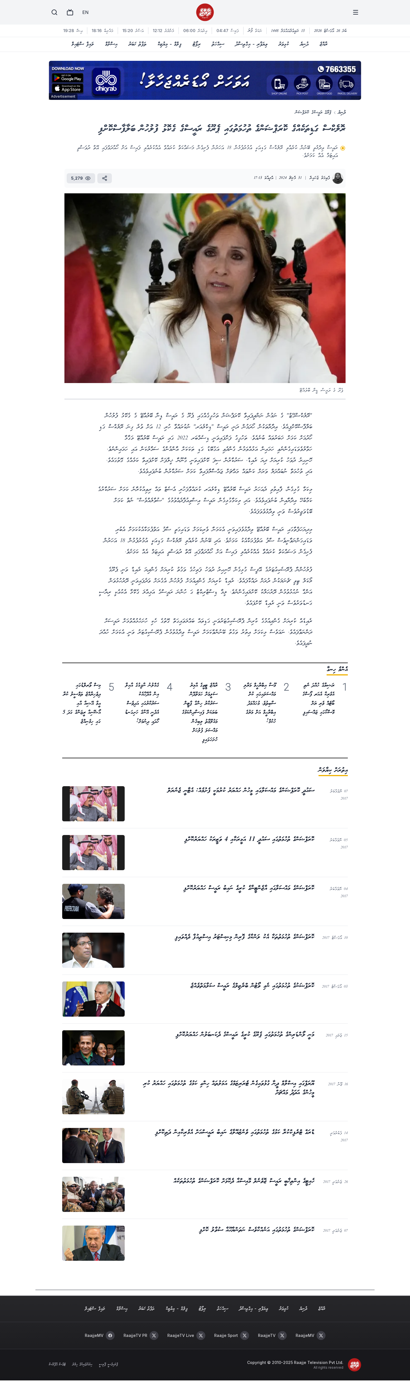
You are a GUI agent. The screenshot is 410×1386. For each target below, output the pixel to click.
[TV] (70, 12)
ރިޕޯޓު (197, 44)
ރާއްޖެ (323, 44)
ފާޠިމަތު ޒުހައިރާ (320, 178)
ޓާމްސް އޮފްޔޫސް (57, 1365)
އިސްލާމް (111, 44)
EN (85, 12)
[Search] (54, 12)
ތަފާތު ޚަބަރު (137, 44)
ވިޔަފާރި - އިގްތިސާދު (251, 44)
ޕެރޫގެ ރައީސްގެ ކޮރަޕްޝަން (313, 112)
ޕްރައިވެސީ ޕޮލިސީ (108, 1365)
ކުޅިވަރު (284, 44)
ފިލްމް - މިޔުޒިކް (170, 44)
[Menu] (355, 12)
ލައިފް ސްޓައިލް (82, 44)
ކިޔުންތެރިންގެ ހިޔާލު (82, 1365)
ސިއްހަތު (218, 44)
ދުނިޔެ (304, 44)
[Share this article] (104, 178)
